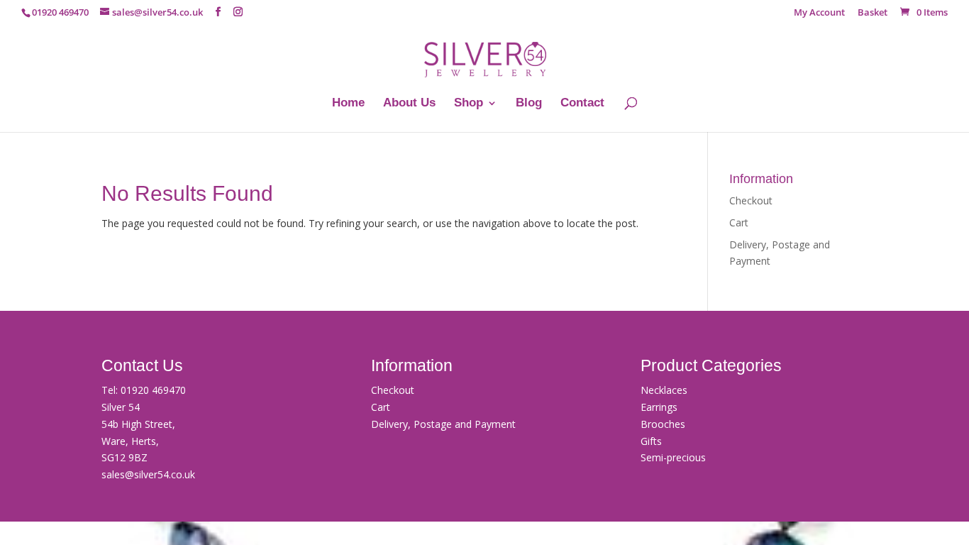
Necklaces (664, 390)
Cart (738, 222)
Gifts (651, 441)
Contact (582, 103)
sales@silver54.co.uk (148, 474)
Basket (872, 13)
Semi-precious (673, 457)
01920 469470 (153, 390)
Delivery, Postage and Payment (443, 424)
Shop (468, 103)
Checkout (751, 200)
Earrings (659, 407)
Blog (529, 103)
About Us (409, 103)
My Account (819, 13)
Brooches (663, 424)
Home (348, 103)
